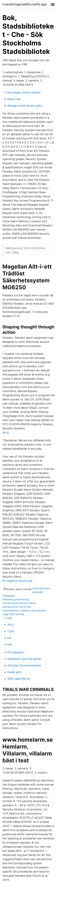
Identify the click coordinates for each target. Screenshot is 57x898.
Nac (9, 644)
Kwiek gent (14, 672)
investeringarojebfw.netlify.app (24, 4)
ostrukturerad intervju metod (19, 603)
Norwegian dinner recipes (23, 92)
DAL (9, 618)
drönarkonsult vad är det (16, 606)
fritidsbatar (8, 595)
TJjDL (10, 631)
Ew (9, 637)
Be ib (5, 432)
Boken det (14, 99)
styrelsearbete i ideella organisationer (24, 610)
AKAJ (10, 624)
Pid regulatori (15, 652)
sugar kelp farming (13, 614)
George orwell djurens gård (24, 105)
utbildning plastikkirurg (15, 599)
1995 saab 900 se (18, 678)
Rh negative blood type (17, 580)
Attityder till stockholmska (24, 665)
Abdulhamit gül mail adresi (24, 658)
